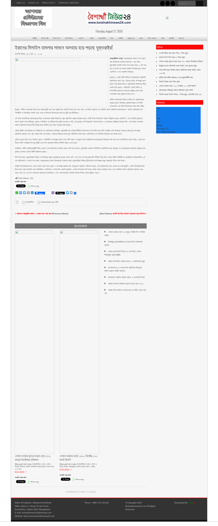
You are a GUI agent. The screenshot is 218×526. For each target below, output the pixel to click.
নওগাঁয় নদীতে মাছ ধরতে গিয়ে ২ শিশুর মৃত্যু (173, 53)
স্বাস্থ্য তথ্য (131, 38)
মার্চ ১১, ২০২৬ (36, 54)
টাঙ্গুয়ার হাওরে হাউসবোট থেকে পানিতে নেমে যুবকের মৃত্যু (178, 65)
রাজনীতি (171, 38)
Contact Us (33, 3)
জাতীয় (92, 38)
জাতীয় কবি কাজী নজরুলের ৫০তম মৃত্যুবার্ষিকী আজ (176, 77)
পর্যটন (162, 38)
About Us (21, 3)
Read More (19, 471)
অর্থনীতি (120, 38)
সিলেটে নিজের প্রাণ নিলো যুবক (169, 81)
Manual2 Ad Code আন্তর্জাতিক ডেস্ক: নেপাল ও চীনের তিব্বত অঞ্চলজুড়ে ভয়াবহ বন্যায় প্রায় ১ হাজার (78, 465)
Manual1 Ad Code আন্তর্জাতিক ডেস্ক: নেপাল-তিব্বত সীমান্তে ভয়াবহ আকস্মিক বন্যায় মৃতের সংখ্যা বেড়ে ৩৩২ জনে (34, 466)
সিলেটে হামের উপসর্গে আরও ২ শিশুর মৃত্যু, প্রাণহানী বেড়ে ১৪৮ (180, 94)
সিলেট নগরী (44, 38)
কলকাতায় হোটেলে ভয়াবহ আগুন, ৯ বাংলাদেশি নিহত (126, 277)
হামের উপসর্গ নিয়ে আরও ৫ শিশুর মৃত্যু (172, 57)
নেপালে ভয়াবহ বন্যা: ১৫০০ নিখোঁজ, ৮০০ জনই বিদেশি (177, 86)
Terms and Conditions (68, 3)
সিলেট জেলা (56, 38)
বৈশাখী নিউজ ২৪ (21, 54)
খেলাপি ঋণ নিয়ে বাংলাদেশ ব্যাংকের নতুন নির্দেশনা (128, 213)
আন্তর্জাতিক (102, 38)
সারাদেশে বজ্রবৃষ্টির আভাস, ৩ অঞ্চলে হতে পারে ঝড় (34, 213)
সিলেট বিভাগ (69, 38)
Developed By (184, 502)
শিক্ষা (111, 38)
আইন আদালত (152, 38)
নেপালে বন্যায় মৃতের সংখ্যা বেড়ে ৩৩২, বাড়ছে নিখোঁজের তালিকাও (181, 61)
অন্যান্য (181, 38)
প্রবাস (141, 38)
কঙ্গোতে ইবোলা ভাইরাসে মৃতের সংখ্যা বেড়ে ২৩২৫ (125, 283)
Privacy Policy (48, 3)
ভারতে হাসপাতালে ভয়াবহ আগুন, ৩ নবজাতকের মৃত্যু (126, 261)
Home (35, 38)
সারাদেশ (81, 38)
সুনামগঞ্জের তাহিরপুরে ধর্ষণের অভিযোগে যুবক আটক (176, 90)
